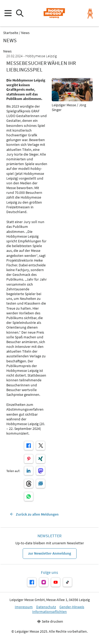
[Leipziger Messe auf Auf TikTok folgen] (67, 582)
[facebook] (28, 445)
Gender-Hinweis (71, 607)
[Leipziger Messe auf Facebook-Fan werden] (31, 582)
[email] (40, 483)
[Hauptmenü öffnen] (7, 13)
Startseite (10, 33)
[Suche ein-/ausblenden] (19, 13)
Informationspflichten (49, 611)
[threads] (28, 483)
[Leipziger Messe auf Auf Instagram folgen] (43, 582)
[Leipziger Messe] (90, 13)
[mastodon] (40, 470)
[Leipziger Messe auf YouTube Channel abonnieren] (55, 582)
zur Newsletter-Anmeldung (49, 553)
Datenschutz (46, 607)
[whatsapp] (28, 496)
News (25, 33)
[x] (40, 445)
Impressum (24, 607)
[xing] (40, 458)
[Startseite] (54, 13)
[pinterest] (28, 458)
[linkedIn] (28, 470)
